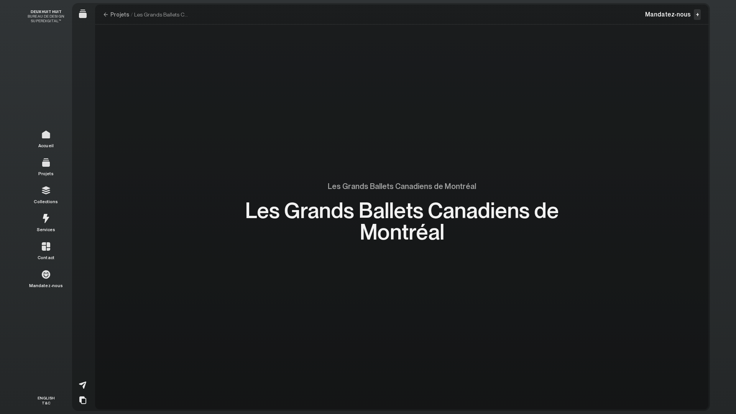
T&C (46, 403)
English (46, 398)
